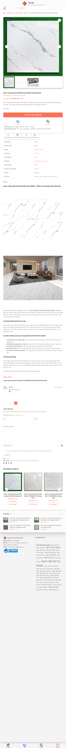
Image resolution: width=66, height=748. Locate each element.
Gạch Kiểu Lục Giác (54, 573)
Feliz (35, 157)
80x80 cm (37, 153)
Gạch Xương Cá (55, 545)
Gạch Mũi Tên (49, 569)
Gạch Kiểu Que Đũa (42, 573)
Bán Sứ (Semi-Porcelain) (40, 161)
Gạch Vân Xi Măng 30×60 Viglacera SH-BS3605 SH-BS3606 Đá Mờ (20, 519)
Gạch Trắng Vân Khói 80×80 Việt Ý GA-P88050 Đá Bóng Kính (53, 496)
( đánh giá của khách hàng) (18, 95)
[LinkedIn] (11, 463)
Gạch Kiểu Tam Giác (45, 571)
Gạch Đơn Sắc (53, 587)
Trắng (35, 165)
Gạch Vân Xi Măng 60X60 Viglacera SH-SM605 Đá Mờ (51, 526)
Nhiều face (35, 137)
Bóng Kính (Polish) (39, 149)
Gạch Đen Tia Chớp (42, 589)
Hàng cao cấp (26, 137)
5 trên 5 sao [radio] (22, 415)
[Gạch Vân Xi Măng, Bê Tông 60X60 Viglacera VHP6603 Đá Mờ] (5, 527)
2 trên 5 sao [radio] (16, 415)
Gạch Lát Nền (18, 460)
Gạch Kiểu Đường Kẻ (46, 577)
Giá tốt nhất (17, 137)
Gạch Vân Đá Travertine (51, 566)
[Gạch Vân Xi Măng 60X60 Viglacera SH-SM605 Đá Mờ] (36, 527)
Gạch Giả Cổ (43, 587)
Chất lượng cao (8, 137)
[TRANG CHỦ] (4, 13)
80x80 (12, 460)
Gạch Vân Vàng (51, 550)
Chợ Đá (31, 3)
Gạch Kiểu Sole (56, 571)
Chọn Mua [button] (12, 504)
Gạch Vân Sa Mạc (50, 552)
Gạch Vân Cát (40, 569)
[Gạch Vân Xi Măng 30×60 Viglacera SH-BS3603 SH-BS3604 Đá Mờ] (36, 520)
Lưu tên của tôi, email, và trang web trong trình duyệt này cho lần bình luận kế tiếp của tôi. (28, 450)
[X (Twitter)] (6, 463)
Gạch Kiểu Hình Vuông (42, 575)
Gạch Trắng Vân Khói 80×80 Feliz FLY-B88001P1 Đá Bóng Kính (33, 496)
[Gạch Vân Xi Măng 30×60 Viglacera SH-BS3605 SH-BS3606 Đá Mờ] (5, 520)
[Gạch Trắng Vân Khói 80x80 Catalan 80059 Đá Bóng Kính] (12, 482)
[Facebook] (4, 463)
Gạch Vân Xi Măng (53, 547)
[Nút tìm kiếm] (49, 7)
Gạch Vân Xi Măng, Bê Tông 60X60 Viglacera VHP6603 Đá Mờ (20, 526)
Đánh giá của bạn (8, 415)
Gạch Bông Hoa (53, 589)
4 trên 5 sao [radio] (20, 415)
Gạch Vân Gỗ (49, 558)
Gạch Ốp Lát (27, 460)
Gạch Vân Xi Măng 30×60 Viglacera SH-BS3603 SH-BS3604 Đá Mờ (51, 519)
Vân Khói (36, 168)
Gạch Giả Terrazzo (47, 584)
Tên (4, 419)
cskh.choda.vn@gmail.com (15, 547)
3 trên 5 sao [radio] (18, 415)
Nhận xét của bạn (8, 426)
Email (36, 419)
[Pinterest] (8, 463)
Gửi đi (7, 455)
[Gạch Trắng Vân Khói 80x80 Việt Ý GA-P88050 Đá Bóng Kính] (53, 482)
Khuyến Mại (35, 460)
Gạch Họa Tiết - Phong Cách (47, 582)
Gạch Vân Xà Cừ (41, 550)
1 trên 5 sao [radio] (14, 415)
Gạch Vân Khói (51, 555)
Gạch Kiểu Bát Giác (48, 580)
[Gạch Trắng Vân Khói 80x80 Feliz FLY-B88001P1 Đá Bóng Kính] (33, 482)
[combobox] (31, 8)
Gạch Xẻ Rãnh (40, 547)
